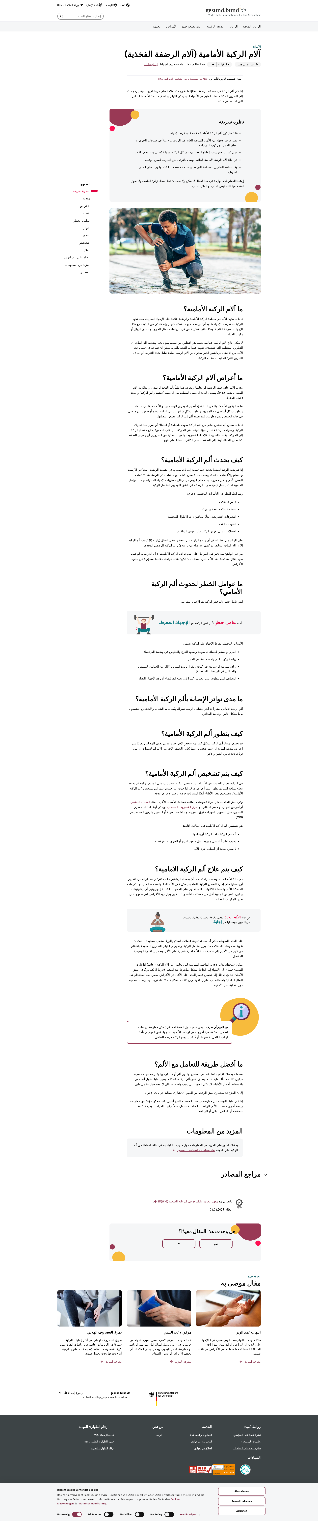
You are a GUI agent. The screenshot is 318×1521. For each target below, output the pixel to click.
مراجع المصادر (241, 1174)
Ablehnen (241, 1510)
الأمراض (171, 26)
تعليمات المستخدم (251, 1441)
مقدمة (86, 198)
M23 (204, 78)
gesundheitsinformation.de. (196, 1150)
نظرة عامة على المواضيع (247, 1435)
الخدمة (157, 26)
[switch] (108, 1514)
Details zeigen (188, 1514)
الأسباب (85, 213)
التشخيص (84, 242)
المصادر (85, 272)
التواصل (159, 1435)
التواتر (86, 228)
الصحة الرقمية (215, 26)
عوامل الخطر (82, 220)
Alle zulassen (242, 1491)
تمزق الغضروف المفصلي (182, 807)
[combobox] (85, 16)
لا (179, 1244)
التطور (86, 235)
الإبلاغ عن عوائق (203, 1448)
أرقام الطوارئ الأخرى (102, 1448)
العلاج (86, 250)
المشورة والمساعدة (201, 1435)
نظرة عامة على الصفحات (247, 1448)
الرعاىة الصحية (252, 26)
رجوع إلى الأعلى (72, 1393)
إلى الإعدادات (151, 64)
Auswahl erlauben (242, 1501)
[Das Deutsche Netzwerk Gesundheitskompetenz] (224, 1469)
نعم (216, 1244)
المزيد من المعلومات (77, 265)
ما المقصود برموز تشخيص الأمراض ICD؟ (180, 78)
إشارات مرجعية (246, 64)
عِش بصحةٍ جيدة (192, 26)
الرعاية (233, 26)
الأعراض (85, 206)
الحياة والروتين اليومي (76, 257)
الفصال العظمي (140, 802)
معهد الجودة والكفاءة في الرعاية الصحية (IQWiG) (188, 1201)
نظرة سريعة (81, 191)
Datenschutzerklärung (92, 1503)
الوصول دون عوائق (201, 1441)
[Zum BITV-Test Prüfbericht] (200, 1469)
